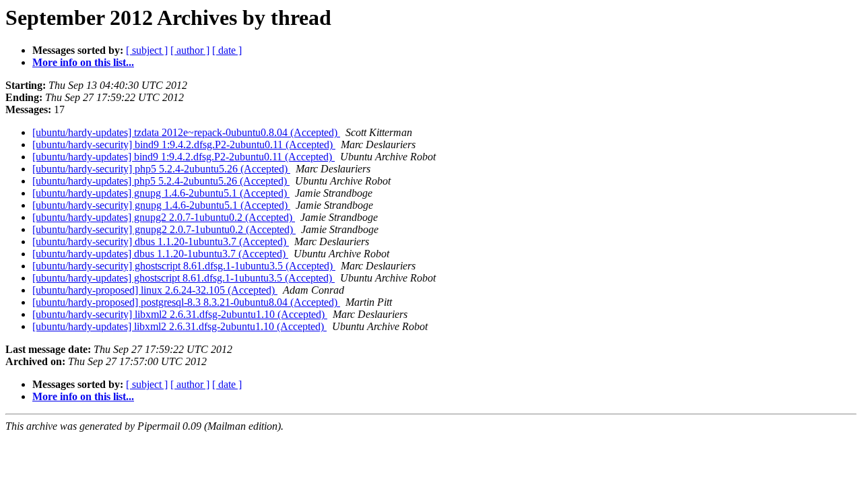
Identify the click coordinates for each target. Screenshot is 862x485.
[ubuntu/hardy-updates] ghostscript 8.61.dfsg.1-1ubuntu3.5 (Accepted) (183, 278)
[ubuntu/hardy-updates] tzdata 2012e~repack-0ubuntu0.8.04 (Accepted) (186, 132)
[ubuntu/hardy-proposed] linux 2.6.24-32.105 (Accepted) (154, 290)
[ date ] (227, 50)
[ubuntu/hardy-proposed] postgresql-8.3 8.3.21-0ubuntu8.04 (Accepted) (186, 302)
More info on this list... (83, 62)
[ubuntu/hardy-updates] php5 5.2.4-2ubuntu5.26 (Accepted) (161, 181)
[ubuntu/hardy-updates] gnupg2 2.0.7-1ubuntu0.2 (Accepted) (163, 217)
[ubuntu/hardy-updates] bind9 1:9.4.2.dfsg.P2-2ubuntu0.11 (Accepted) (183, 156)
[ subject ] (147, 50)
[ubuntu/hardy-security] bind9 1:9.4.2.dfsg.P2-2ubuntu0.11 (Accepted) (183, 144)
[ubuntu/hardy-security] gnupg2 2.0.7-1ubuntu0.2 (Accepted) (164, 229)
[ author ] (189, 50)
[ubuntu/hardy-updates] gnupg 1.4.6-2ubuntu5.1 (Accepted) (161, 193)
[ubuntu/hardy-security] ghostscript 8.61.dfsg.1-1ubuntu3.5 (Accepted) (183, 265)
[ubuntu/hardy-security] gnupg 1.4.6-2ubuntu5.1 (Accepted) (161, 205)
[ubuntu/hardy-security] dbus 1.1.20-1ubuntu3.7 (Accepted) (160, 241)
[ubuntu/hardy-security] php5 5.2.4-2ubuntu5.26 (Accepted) (161, 168)
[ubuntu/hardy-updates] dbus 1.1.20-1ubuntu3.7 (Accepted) (160, 253)
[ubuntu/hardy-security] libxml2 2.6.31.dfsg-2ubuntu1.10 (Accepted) (179, 314)
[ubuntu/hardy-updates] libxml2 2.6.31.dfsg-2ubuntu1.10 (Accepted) (179, 326)
